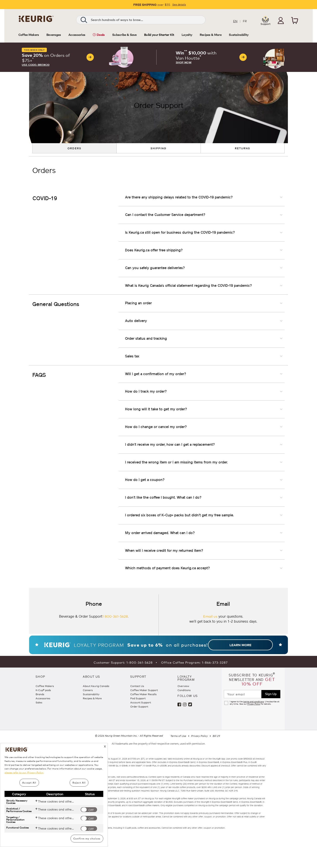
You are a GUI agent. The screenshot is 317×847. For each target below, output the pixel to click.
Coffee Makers (45, 686)
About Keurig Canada (96, 686)
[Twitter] (190, 705)
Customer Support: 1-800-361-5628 (123, 662)
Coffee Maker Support (144, 690)
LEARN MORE (240, 645)
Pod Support (138, 698)
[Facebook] (180, 705)
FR (245, 21)
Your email (236, 694)
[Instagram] (185, 705)
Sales (39, 702)
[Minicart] (294, 21)
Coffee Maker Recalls (143, 694)
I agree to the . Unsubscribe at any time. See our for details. (254, 702)
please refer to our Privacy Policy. (24, 772)
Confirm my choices (86, 838)
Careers (88, 690)
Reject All (79, 782)
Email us (210, 616)
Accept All (29, 782)
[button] (280, 20)
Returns (242, 148)
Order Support (139, 706)
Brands (40, 694)
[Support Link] (265, 20)
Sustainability (91, 694)
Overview (183, 686)
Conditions (184, 690)
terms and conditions (253, 701)
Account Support (140, 702)
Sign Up (271, 694)
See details (179, 4)
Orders (74, 148)
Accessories (43, 698)
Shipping (158, 148)
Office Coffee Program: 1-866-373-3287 (194, 662)
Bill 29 (216, 736)
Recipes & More (92, 698)
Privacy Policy (253, 703)
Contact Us (137, 686)
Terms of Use (178, 736)
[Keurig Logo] (36, 20)
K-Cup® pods (43, 690)
